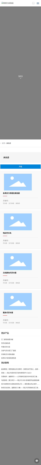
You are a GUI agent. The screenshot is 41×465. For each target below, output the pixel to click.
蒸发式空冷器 (8, 312)
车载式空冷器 (5, 347)
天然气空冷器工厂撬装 (8, 350)
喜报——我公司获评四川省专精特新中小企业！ (16, 373)
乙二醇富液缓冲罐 (7, 339)
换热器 (18, 203)
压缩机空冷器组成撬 (8, 354)
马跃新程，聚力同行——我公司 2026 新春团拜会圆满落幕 (20, 380)
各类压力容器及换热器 (11, 193)
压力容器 (11, 203)
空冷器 (5, 203)
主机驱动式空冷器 (9, 273)
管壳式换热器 (5, 343)
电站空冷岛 (7, 233)
